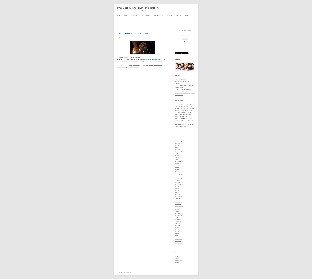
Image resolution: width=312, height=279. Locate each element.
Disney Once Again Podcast (174, 15)
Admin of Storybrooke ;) (133, 67)
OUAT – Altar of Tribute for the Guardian (134, 33)
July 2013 (177, 208)
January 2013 (178, 217)
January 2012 (178, 241)
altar (147, 65)
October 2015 (178, 159)
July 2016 (177, 145)
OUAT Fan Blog (136, 19)
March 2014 (177, 194)
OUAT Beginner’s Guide (123, 19)
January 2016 (178, 153)
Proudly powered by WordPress (124, 272)
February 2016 (178, 151)
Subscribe (187, 15)
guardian (151, 65)
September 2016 (179, 143)
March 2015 (177, 173)
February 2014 (178, 196)
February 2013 (178, 215)
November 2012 (178, 221)
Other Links (159, 19)
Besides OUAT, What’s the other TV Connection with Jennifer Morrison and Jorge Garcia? (184, 114)
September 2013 (179, 206)
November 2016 (178, 141)
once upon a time (158, 65)
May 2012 (177, 233)
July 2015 (177, 165)
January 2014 (178, 198)
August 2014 (178, 184)
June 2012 (177, 231)
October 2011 (178, 247)
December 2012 (178, 219)
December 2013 (178, 200)
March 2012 (177, 237)
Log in (176, 256)
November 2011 (178, 245)
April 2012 (177, 235)
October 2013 (178, 204)
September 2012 (179, 225)
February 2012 (178, 239)
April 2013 (177, 211)
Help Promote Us (147, 19)
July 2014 (177, 186)
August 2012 (178, 227)
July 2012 (177, 229)
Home (118, 15)
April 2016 (177, 147)
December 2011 (178, 243)
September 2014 (179, 182)
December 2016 (178, 139)
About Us (126, 15)
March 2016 (177, 149)
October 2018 (178, 138)
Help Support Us (146, 15)
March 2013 (177, 213)
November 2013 (178, 202)
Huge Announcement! (180, 79)
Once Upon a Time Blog (134, 65)
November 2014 (178, 178)
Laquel (176, 108)
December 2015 (178, 155)
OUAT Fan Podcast (158, 15)
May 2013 (177, 210)
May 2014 (177, 190)
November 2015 (178, 157)
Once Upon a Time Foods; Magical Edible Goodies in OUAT (184, 120)
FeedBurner (188, 41)
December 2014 (178, 176)
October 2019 (178, 136)
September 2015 (179, 161)
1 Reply (118, 37)
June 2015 (177, 167)
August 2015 (178, 163)
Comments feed (178, 260)
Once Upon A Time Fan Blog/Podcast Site (138, 7)
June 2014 (177, 188)
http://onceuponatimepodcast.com (152, 59)
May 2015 (177, 169)
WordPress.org (178, 262)
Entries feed (177, 258)
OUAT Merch (135, 15)
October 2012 (178, 223)
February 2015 (178, 175)
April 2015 (177, 171)
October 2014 (178, 180)
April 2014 (177, 192)
